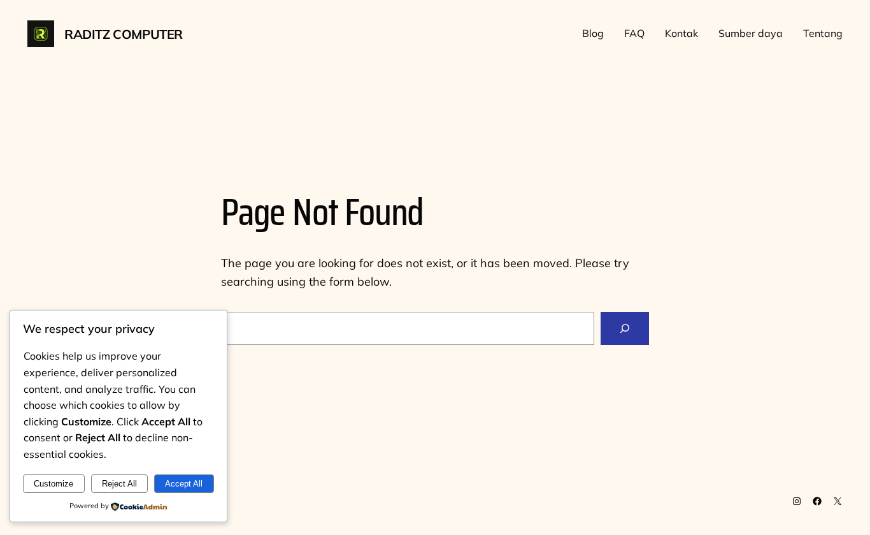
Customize (53, 483)
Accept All (184, 483)
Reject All (119, 483)
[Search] (625, 328)
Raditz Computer (123, 34)
